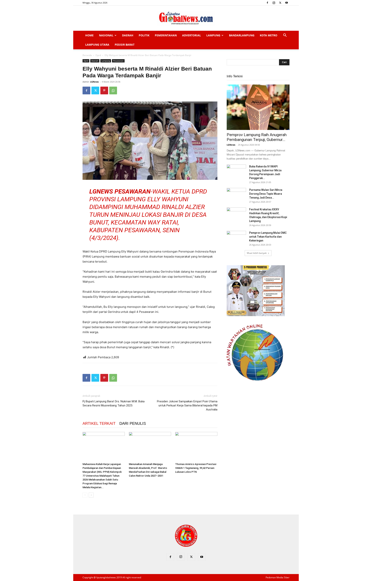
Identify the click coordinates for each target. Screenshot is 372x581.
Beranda (87, 55)
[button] (284, 36)
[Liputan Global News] (186, 18)
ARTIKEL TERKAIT (99, 423)
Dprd (98, 55)
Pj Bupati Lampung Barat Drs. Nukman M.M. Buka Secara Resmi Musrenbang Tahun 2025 (114, 403)
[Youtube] (286, 2)
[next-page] (91, 495)
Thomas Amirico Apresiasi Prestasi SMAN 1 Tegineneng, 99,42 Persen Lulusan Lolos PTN (195, 468)
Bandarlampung (241, 35)
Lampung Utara (97, 44)
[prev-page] (85, 495)
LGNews (94, 81)
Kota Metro (268, 35)
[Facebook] (267, 2)
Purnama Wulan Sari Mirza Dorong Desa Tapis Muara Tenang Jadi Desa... (265, 193)
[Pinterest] (104, 90)
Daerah (127, 35)
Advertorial (191, 35)
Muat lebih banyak (257, 253)
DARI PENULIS (132, 423)
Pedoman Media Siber (277, 577)
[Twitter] (280, 2)
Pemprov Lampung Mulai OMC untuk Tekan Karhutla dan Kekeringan (268, 236)
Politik (144, 35)
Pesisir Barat (124, 44)
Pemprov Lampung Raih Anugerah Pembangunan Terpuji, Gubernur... (257, 137)
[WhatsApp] (113, 90)
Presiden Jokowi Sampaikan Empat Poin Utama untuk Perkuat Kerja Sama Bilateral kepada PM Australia (187, 405)
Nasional (106, 35)
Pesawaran (118, 60)
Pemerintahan (166, 35)
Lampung (213, 35)
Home (89, 35)
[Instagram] (274, 2)
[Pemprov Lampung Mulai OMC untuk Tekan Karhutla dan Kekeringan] (236, 237)
